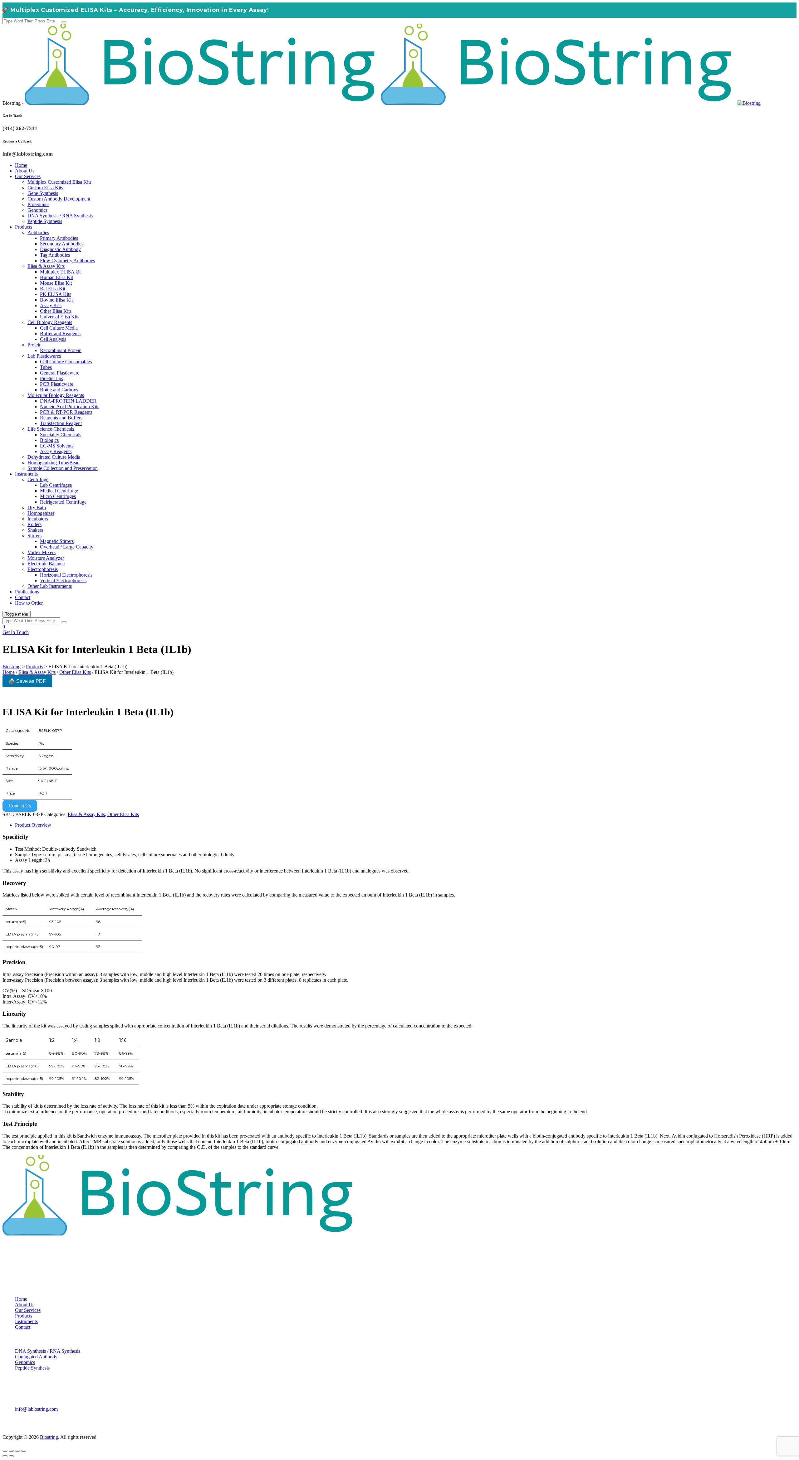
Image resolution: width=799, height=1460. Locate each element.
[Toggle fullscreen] (11, 1451)
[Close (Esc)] (23, 1451)
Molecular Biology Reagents (55, 395)
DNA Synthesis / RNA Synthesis (60, 215)
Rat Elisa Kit (52, 288)
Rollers (34, 524)
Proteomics (38, 204)
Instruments (26, 473)
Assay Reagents (55, 451)
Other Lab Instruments (49, 586)
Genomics (37, 210)
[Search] (63, 22)
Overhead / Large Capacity (66, 546)
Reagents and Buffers (61, 417)
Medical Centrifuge (59, 490)
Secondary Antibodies (61, 243)
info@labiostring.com (36, 1409)
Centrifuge (37, 479)
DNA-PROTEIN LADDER (68, 401)
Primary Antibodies (59, 238)
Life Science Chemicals (50, 429)
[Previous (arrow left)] (4, 1456)
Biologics (49, 440)
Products (23, 227)
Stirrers (34, 535)
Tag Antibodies (55, 255)
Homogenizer (40, 513)
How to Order (29, 603)
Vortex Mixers (41, 552)
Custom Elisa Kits (45, 187)
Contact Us (20, 805)
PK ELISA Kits (55, 294)
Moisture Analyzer (45, 558)
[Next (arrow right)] (11, 1456)
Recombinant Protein (60, 350)
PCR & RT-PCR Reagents (66, 412)
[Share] (17, 1451)
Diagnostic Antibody (60, 249)
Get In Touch (15, 632)
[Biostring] (393, 103)
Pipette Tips (51, 378)
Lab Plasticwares (44, 356)
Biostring (49, 1437)
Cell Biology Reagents (49, 322)
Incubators (37, 518)
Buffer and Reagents (60, 333)
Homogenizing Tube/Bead (53, 462)
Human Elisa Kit (56, 277)
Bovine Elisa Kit (56, 299)
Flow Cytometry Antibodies (67, 260)
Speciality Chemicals (60, 434)
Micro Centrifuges (58, 496)
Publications (27, 591)
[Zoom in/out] (4, 1451)
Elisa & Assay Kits (46, 266)
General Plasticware (59, 372)
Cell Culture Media (59, 328)
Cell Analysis (53, 339)
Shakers (35, 530)
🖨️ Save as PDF (27, 681)
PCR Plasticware (56, 384)
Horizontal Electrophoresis (66, 575)
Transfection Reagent (61, 423)
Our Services (28, 176)
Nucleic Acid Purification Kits (69, 406)
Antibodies (38, 232)
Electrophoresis (42, 569)
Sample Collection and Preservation (62, 468)
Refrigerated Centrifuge (63, 502)
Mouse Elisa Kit (56, 283)
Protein (34, 344)
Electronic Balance (46, 563)
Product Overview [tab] (33, 825)
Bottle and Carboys (59, 389)
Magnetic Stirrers (57, 541)
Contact (22, 597)
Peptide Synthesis (44, 221)
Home (21, 165)
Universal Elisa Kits (59, 316)
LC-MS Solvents (56, 445)
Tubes (46, 367)
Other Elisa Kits (55, 311)
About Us (24, 170)
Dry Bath (36, 507)
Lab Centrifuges (56, 485)
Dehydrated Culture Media (53, 457)
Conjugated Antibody (36, 1356)
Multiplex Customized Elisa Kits (59, 182)
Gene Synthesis (42, 193)
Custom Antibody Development (58, 198)
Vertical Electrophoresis (63, 580)
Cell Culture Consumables (66, 361)
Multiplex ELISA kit (60, 271)
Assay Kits (50, 305)
